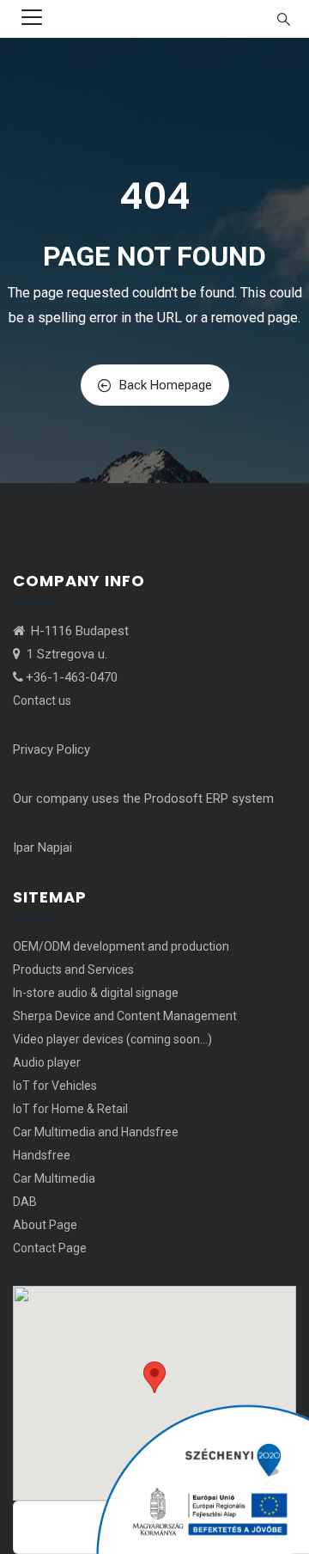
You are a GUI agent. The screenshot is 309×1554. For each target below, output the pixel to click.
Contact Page (50, 1248)
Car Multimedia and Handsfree (96, 1132)
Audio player (47, 1062)
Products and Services (73, 969)
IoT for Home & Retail (70, 1109)
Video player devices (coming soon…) (112, 1039)
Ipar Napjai (42, 847)
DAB (25, 1201)
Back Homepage (165, 385)
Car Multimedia (54, 1178)
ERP (217, 798)
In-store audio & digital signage (96, 993)
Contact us (42, 700)
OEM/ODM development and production (121, 946)
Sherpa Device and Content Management (125, 1016)
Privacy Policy (51, 749)
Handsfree (41, 1155)
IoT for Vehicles (55, 1085)
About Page (45, 1225)
